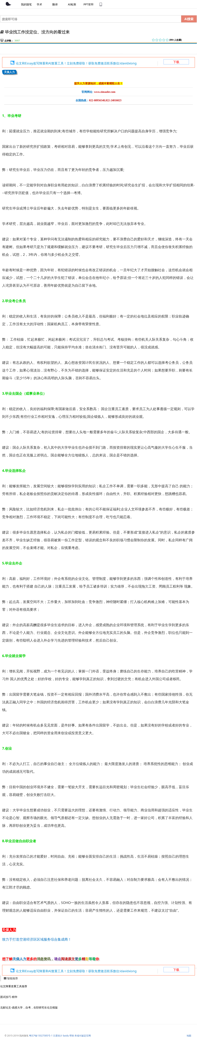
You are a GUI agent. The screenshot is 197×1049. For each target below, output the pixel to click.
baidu (66, 1035)
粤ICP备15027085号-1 (41, 1035)
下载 (176, 62)
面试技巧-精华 (8, 997)
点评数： (9, 40)
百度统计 (57, 1035)
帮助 (71, 1035)
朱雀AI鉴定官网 (83, 1035)
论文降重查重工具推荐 (13, 986)
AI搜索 (189, 19)
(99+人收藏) (175, 39)
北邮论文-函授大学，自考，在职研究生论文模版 (29, 1007)
